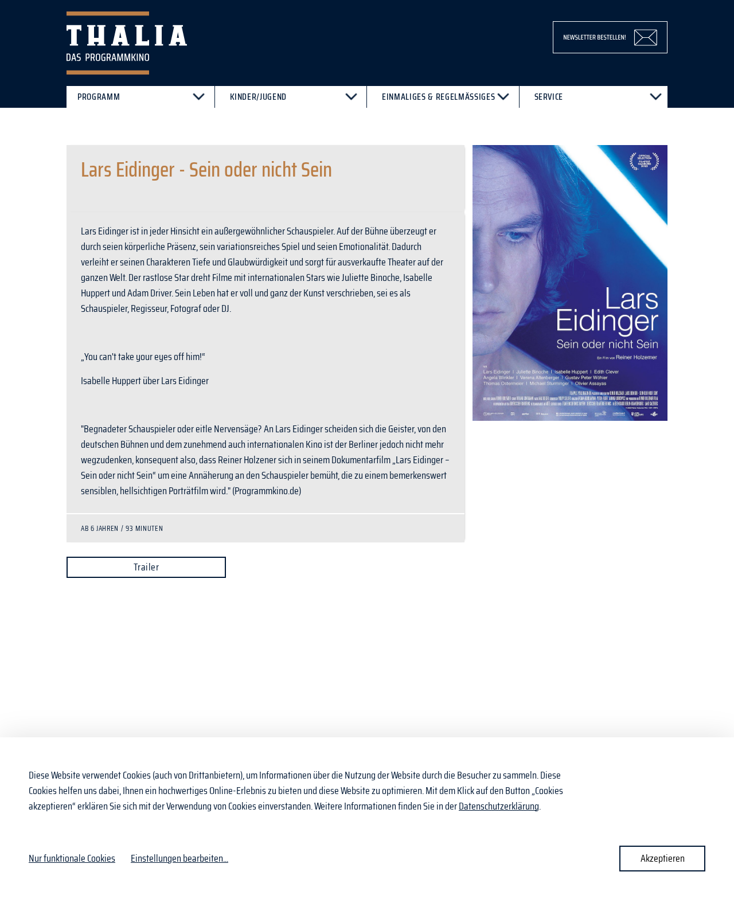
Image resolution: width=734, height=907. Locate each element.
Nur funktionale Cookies (72, 858)
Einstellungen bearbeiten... (179, 858)
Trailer (146, 567)
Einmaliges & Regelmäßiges (438, 96)
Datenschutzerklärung (499, 806)
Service (549, 96)
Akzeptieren (663, 858)
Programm (98, 96)
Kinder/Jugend (258, 96)
